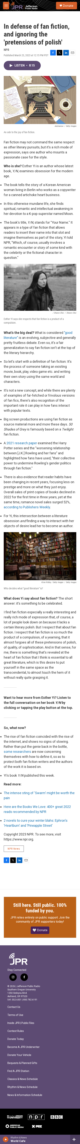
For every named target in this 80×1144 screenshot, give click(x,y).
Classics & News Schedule (22, 1079)
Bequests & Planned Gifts (22, 1063)
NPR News (14, 848)
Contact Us (13, 1007)
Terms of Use (15, 1015)
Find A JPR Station (18, 1071)
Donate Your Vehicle (19, 1055)
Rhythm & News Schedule (22, 1087)
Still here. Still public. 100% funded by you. (40, 907)
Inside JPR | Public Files (20, 1023)
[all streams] (75, 1139)
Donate (68, 5)
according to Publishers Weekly (27, 507)
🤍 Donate (40, 930)
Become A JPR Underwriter (23, 1047)
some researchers (17, 752)
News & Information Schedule (24, 1095)
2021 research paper (22, 443)
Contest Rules (15, 1031)
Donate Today (15, 1039)
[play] (5, 1139)
